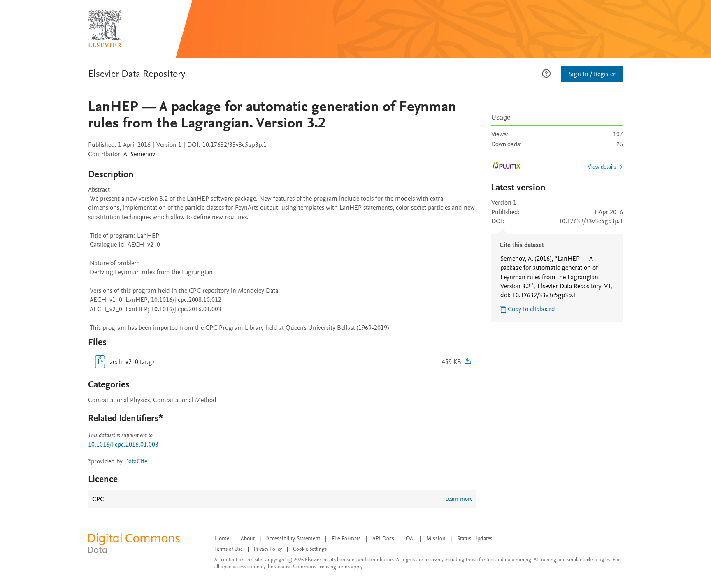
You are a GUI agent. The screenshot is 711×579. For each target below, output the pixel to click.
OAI (410, 538)
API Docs (383, 538)
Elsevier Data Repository (136, 73)
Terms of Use (228, 549)
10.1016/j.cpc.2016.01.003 (123, 444)
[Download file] (468, 361)
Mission (436, 538)
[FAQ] (546, 72)
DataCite (135, 461)
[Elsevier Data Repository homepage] (105, 28)
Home (221, 538)
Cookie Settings (310, 549)
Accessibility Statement (293, 538)
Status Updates (475, 538)
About (248, 538)
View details (602, 167)
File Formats (346, 538)
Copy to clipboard (531, 309)
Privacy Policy (268, 549)
